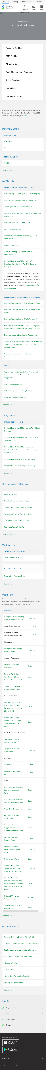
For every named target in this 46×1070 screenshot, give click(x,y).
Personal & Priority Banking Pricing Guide (19, 937)
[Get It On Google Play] (10, 1050)
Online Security (10, 969)
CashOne (7, 163)
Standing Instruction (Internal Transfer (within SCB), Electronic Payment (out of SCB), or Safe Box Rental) (13, 883)
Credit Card (8, 141)
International (27, 2)
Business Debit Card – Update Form (17, 223)
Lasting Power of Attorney (14, 983)
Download (32, 618)
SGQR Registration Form (13, 384)
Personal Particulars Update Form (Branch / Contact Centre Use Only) (13, 677)
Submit (30, 688)
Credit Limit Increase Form (14, 809)
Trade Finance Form (11, 558)
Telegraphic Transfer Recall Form (16, 520)
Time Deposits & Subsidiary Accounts (18, 207)
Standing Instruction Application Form (18, 507)
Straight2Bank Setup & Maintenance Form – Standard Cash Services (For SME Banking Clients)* (20, 264)
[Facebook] (4, 1065)
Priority (15, 2)
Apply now (32, 626)
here (25, 116)
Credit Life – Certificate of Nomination (18, 956)
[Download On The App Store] (10, 1042)
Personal (5, 2)
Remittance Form (10, 494)
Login (34, 9)
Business (39, 2)
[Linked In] (17, 1065)
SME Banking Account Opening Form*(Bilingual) (22, 194)
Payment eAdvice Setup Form (15, 527)
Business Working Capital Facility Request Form (22, 303)
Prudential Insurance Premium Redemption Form (12, 849)
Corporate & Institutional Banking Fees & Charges (23, 943)
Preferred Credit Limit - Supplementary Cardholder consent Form (13, 828)
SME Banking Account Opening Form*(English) (21, 200)
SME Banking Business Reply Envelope (18, 391)
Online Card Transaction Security (16, 976)
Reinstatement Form (11, 859)
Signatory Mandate (11, 245)
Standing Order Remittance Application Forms (21, 501)
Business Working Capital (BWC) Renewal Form (22, 319)
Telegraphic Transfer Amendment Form (18, 514)
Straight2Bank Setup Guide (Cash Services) (20, 459)
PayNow (24, 375)
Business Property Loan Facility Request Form (21, 335)
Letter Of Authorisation (12, 229)
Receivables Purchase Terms (14, 576)
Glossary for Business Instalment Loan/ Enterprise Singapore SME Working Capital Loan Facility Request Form (23, 344)
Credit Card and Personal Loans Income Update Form (13, 790)
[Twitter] (11, 1065)
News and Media (11, 963)
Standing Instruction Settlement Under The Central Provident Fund (12, 868)
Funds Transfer (9, 148)
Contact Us (8, 765)
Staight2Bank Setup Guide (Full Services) (19, 466)
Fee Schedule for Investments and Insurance (20, 950)
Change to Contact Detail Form (15, 397)
